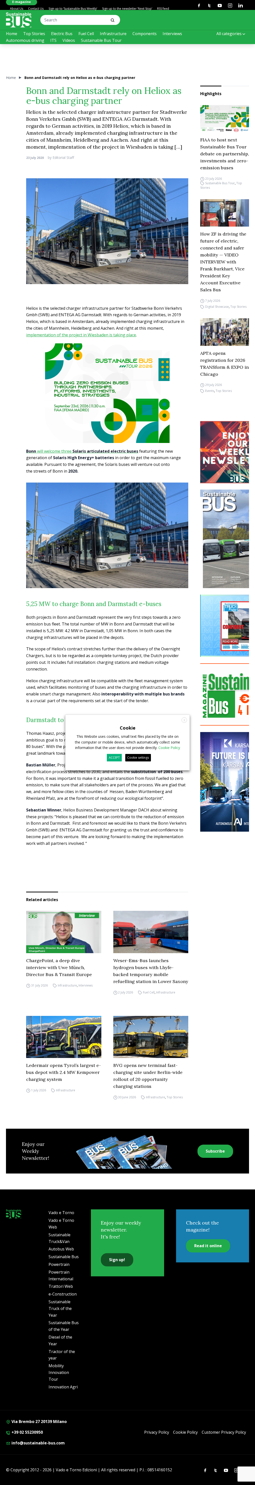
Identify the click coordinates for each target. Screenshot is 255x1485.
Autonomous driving (25, 40)
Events (209, 391)
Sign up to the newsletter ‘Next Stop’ (127, 8)
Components (144, 33)
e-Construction (63, 1294)
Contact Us (36, 8)
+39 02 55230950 (26, 1432)
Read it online (208, 1245)
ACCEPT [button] (114, 757)
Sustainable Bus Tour (101, 40)
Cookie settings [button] (138, 757)
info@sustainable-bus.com (37, 1443)
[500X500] (107, 403)
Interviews (172, 33)
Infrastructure (113, 33)
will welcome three (82, 451)
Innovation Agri (63, 1387)
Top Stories (34, 33)
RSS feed (163, 8)
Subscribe (215, 1151)
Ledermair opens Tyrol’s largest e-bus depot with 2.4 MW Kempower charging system (63, 1072)
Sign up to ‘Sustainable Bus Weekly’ (73, 8)
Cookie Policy (185, 1432)
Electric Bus (61, 33)
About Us (16, 8)
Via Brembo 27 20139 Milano (38, 1421)
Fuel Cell (86, 33)
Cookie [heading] (127, 728)
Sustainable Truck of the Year (60, 1308)
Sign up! (117, 1259)
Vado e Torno (61, 1212)
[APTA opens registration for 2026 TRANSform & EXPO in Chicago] (224, 332)
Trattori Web (61, 1286)
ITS (53, 40)
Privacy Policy (156, 1432)
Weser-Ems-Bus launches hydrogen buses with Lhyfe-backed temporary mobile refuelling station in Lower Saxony (150, 971)
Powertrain (59, 1264)
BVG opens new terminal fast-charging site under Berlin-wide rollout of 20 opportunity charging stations (148, 1075)
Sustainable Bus (64, 1256)
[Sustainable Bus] (18, 19)
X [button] (184, 720)
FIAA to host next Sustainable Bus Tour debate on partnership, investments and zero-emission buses (224, 154)
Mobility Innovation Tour (59, 1372)
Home (11, 33)
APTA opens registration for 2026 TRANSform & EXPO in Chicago (224, 363)
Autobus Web (61, 1249)
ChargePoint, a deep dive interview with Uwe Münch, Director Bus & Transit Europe (59, 967)
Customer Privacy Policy (224, 1432)
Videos (69, 40)
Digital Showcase (217, 307)
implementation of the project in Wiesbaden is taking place (81, 335)
